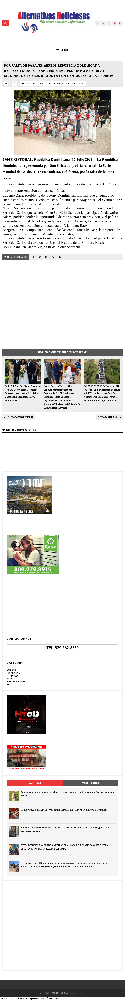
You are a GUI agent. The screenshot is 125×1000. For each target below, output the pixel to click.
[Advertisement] (62, 302)
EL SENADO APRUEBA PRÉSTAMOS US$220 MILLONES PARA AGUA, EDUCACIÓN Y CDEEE (64, 810)
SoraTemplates (77, 993)
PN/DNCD (12, 675)
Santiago (11, 669)
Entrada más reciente (20, 417)
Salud (10, 678)
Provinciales (13, 672)
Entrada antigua (107, 417)
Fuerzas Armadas (16, 681)
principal (51, 83)
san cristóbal (78, 83)
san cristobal (63, 83)
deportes (41, 83)
